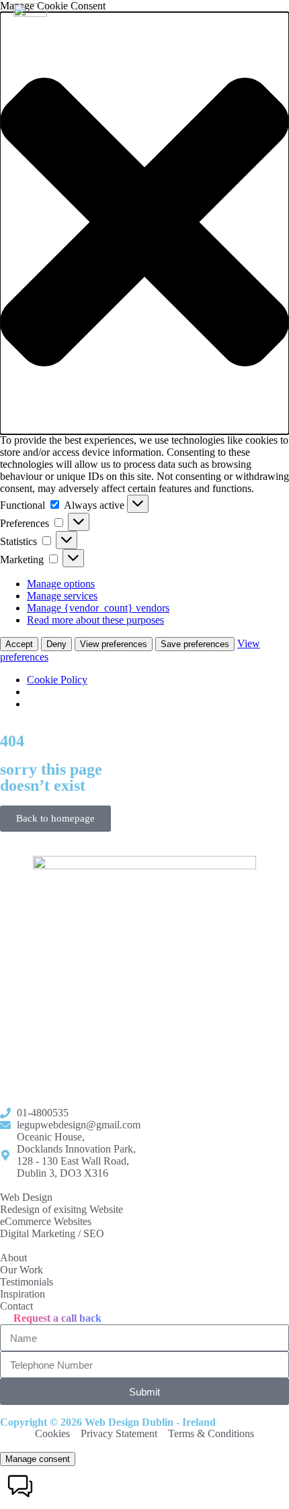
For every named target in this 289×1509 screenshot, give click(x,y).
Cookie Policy (57, 679)
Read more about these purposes (95, 620)
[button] (144, 223)
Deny (56, 644)
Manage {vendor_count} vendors (98, 608)
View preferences (113, 644)
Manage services (62, 595)
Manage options (61, 583)
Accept (19, 644)
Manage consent (37, 1459)
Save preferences (195, 644)
